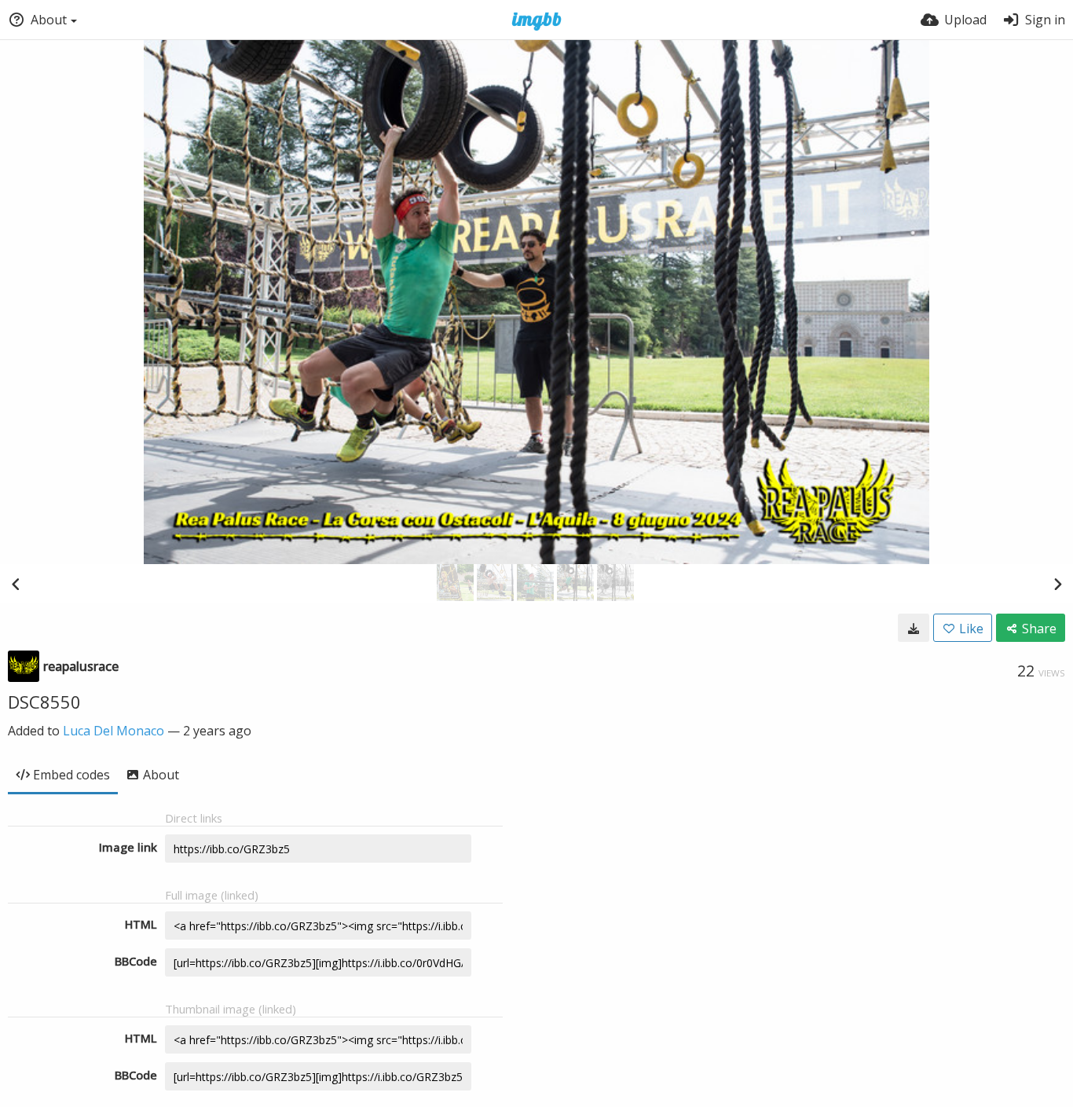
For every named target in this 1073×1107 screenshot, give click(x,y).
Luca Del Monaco (113, 730)
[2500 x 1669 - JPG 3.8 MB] (913, 628)
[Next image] (1057, 583)
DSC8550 (44, 701)
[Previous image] (15, 583)
